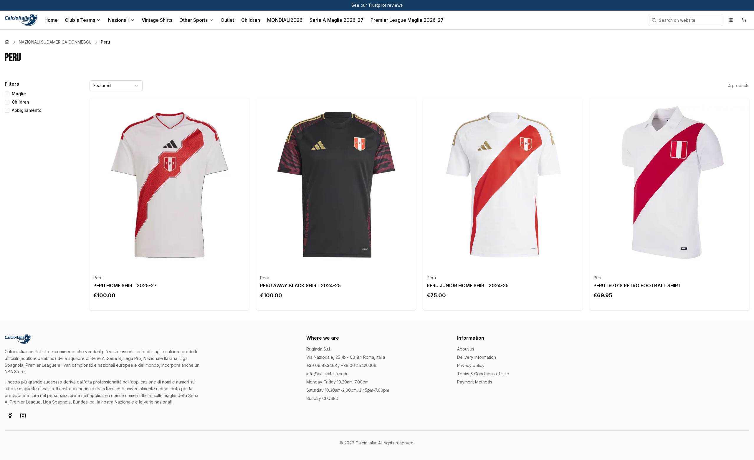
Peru (97, 277)
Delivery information (476, 357)
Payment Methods (474, 381)
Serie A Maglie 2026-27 (336, 20)
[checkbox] (7, 94)
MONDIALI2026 (284, 20)
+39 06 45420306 (358, 365)
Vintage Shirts (157, 20)
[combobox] (116, 85)
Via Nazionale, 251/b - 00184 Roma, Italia (345, 357)
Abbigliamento (27, 110)
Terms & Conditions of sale (483, 373)
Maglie (19, 93)
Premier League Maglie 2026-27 (407, 20)
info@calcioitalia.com (326, 373)
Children (250, 20)
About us (465, 348)
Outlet (227, 20)
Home (51, 20)
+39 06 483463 (321, 365)
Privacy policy (471, 365)
